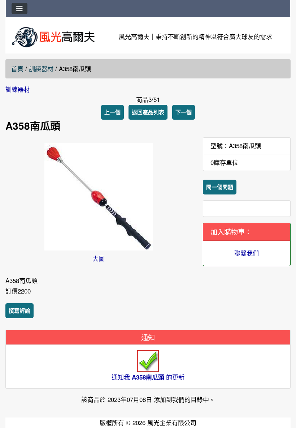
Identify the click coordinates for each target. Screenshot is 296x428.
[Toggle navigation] (19, 8)
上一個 (112, 112)
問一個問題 (219, 187)
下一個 (183, 112)
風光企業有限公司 (171, 422)
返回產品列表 (148, 112)
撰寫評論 (19, 310)
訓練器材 (41, 68)
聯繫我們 (246, 252)
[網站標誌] (53, 37)
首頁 (17, 68)
